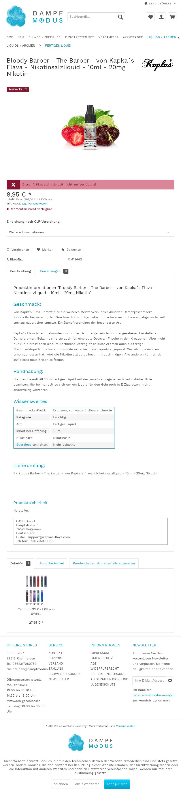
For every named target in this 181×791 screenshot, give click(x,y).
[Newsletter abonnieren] (170, 680)
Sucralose (24, 445)
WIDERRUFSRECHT (104, 669)
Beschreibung (20, 271)
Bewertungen (53, 271)
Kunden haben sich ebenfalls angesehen (104, 564)
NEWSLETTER (59, 679)
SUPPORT (56, 658)
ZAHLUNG (56, 669)
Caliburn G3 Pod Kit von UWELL (36, 612)
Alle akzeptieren (87, 784)
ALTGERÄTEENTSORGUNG (109, 679)
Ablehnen (61, 784)
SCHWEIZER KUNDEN (65, 674)
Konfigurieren (117, 784)
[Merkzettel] (150, 16)
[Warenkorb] (172, 16)
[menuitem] (96, 16)
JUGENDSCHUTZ (102, 685)
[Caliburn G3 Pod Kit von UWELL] (36, 589)
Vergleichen (19, 250)
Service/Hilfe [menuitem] (160, 3)
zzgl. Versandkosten (34, 203)
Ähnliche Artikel (52, 564)
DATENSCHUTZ (101, 658)
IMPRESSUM (99, 653)
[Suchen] (120, 16)
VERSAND (56, 664)
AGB (93, 664)
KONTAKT (55, 653)
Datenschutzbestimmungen (153, 695)
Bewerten (73, 250)
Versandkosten (125, 726)
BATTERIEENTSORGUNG (108, 674)
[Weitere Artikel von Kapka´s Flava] (157, 65)
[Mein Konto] (161, 16)
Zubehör (19, 564)
